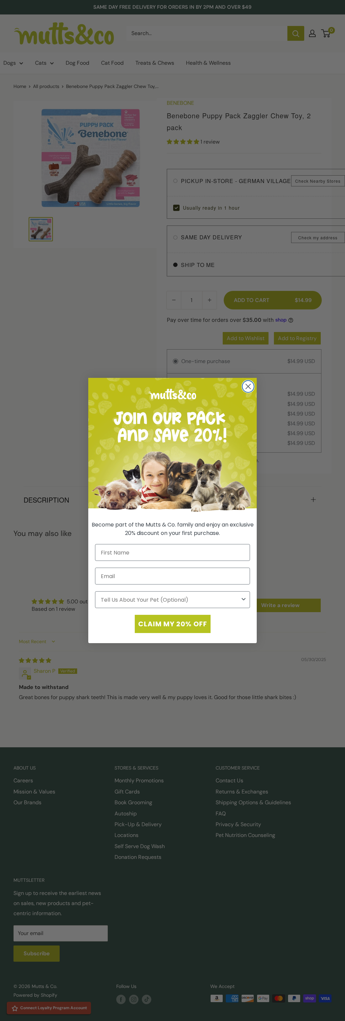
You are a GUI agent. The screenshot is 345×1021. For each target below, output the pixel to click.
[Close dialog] (248, 386)
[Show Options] (243, 600)
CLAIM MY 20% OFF (172, 624)
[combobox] (170, 600)
